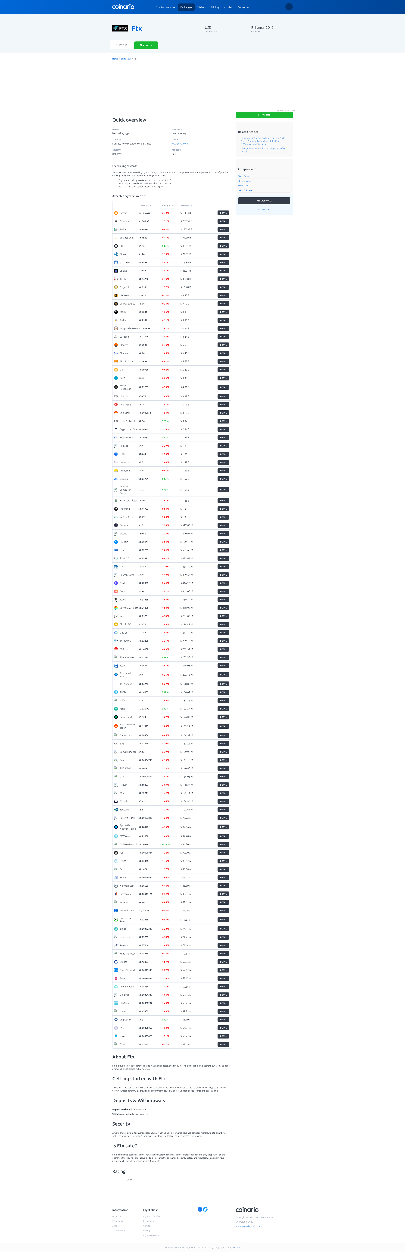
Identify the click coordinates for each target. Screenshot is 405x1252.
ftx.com (147, 45)
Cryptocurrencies (165, 7)
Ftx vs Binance (244, 181)
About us (116, 1216)
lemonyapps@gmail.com (248, 1226)
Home (115, 59)
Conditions (117, 1221)
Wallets (201, 7)
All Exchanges (264, 201)
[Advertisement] (202, 85)
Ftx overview (121, 44)
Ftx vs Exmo (243, 176)
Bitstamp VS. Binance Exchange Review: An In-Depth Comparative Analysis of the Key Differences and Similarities (263, 141)
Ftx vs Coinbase (245, 190)
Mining (215, 7)
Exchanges (186, 7)
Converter (243, 7)
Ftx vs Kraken (244, 185)
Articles (228, 7)
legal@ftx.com (180, 143)
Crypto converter (151, 1235)
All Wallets (264, 209)
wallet (237, 1247)
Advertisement (119, 1230)
